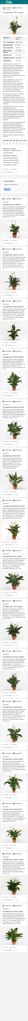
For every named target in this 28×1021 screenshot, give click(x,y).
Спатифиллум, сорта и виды (9, 164)
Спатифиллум (8, 8)
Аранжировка (6, 150)
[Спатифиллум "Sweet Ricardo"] (14, 323)
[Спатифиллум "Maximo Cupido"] (14, 522)
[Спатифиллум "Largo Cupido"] (14, 775)
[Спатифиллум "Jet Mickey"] (14, 221)
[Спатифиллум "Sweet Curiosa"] (14, 272)
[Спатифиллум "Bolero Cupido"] (14, 877)
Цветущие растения (8, 152)
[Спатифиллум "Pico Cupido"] (14, 572)
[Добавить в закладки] (18, 172)
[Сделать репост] (15, 172)
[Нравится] (4, 172)
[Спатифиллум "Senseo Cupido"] (14, 673)
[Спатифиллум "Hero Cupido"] (14, 623)
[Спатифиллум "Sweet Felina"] (14, 825)
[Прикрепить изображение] (5, 187)
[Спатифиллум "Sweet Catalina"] (14, 422)
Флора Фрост (18, 8)
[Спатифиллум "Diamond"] (14, 472)
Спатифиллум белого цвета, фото (11, 162)
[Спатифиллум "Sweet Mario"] (14, 724)
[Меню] (2, 2)
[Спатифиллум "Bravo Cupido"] (14, 928)
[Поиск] (25, 2)
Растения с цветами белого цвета (11, 160)
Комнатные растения (16, 150)
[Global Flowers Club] (9, 2)
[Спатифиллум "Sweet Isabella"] (14, 373)
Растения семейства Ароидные (10, 158)
